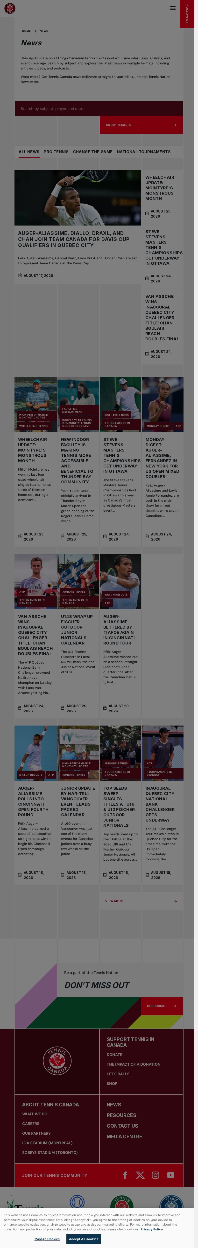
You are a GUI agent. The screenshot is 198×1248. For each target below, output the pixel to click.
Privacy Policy (152, 1229)
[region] (97, 1228)
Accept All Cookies (83, 1239)
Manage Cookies (47, 1239)
